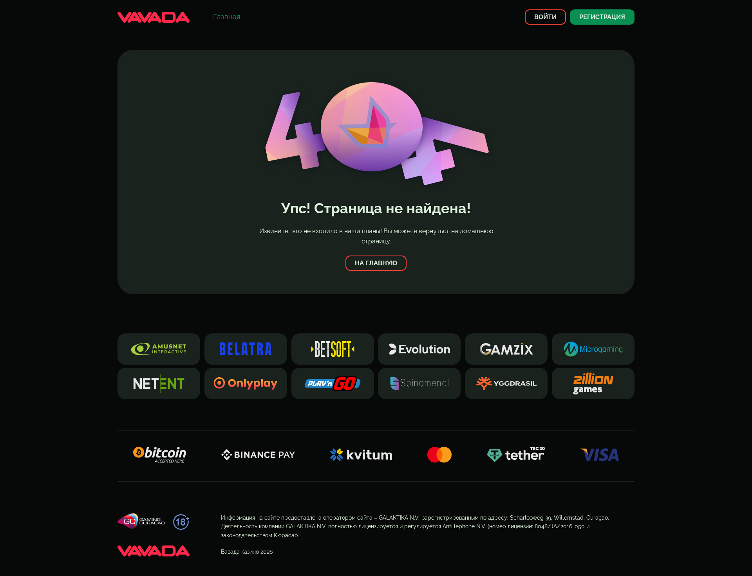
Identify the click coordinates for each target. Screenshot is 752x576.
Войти (545, 17)
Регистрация (602, 17)
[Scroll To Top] (648, 556)
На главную (376, 263)
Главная (226, 17)
